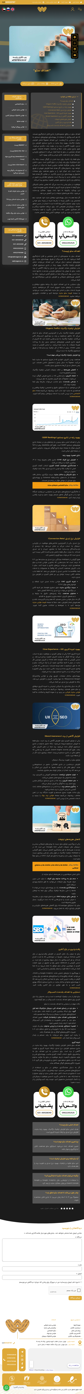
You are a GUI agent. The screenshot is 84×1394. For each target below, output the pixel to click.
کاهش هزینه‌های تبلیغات (63, 119)
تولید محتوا (20, 121)
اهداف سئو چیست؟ (66, 101)
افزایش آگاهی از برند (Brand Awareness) (59, 116)
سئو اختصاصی (19, 104)
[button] (74, 37)
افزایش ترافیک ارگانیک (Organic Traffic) (59, 104)
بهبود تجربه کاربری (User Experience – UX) (58, 113)
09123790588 (11, 1361)
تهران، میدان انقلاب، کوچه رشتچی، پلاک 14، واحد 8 (55, 1341)
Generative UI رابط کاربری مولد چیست (14, 157)
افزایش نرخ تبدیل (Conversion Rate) (60, 110)
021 (8, 2)
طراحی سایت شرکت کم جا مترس (16, 192)
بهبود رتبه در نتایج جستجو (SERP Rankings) (57, 107)
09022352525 (68, 243)
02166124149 (11, 1358)
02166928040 (64, 296)
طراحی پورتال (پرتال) (17, 127)
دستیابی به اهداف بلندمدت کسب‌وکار (59, 125)
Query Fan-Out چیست (17, 151)
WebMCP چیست (19, 145)
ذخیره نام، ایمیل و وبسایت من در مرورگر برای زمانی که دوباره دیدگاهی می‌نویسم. (49, 1282)
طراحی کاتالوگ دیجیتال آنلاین (14, 115)
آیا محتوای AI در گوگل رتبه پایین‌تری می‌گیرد (15, 171)
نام (80, 1265)
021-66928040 (44, 243)
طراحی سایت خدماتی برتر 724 (15, 199)
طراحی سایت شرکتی (18, 110)
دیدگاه (78, 1237)
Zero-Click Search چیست (16, 165)
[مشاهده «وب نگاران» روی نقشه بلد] (55, 1359)
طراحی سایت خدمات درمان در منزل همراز (15, 206)
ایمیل (79, 1274)
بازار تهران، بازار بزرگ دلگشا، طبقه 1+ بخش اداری (56, 1345)
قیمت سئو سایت (65, 293)
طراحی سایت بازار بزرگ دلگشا (15, 213)
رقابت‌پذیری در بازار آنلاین (63, 122)
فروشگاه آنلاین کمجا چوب (15, 219)
